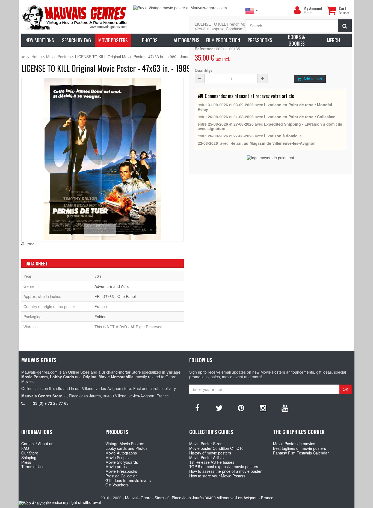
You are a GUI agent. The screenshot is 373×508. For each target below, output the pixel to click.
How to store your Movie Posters (217, 476)
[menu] (297, 10)
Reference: (205, 48)
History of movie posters (210, 453)
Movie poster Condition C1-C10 (216, 448)
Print (30, 244)
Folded (100, 316)
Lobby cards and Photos (126, 448)
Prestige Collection (121, 476)
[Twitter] (219, 407)
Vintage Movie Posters (124, 443)
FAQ (25, 448)
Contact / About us (37, 443)
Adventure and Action (113, 286)
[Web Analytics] (33, 502)
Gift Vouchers (117, 485)
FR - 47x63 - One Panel (115, 296)
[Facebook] (197, 407)
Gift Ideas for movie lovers (128, 480)
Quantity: (203, 70)
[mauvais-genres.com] (74, 16)
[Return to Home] (23, 56)
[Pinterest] (241, 407)
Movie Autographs (121, 453)
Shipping (28, 457)
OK (345, 389)
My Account (312, 8)
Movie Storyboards (121, 462)
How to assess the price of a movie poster (225, 471)
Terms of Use (33, 466)
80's (98, 276)
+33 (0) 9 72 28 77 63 (50, 403)
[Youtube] (285, 407)
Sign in (307, 12)
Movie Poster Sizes (205, 443)
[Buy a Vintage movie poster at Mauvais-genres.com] (186, 7)
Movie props (116, 466)
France (100, 306)
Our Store (29, 453)
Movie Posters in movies (294, 443)
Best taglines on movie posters (299, 448)
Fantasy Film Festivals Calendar (301, 453)
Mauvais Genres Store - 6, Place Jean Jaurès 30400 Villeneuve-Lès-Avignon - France (199, 497)
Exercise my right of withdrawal (74, 502)
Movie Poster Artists (206, 457)
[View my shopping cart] (331, 10)
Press (26, 462)
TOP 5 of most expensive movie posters (223, 466)
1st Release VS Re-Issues (211, 462)
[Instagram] (263, 407)
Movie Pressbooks (121, 471)
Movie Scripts (117, 457)
